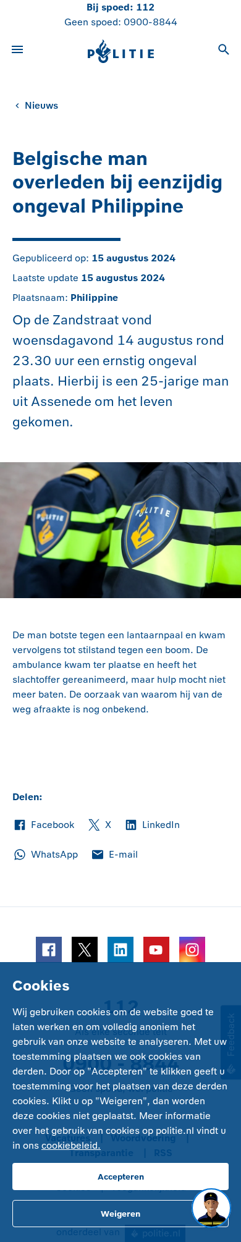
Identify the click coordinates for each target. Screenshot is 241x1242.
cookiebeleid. (71, 1145)
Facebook (43, 825)
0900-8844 (150, 22)
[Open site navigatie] (17, 51)
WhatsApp (45, 855)
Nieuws (41, 105)
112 (145, 7)
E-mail (114, 855)
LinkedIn (152, 825)
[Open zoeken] (223, 51)
